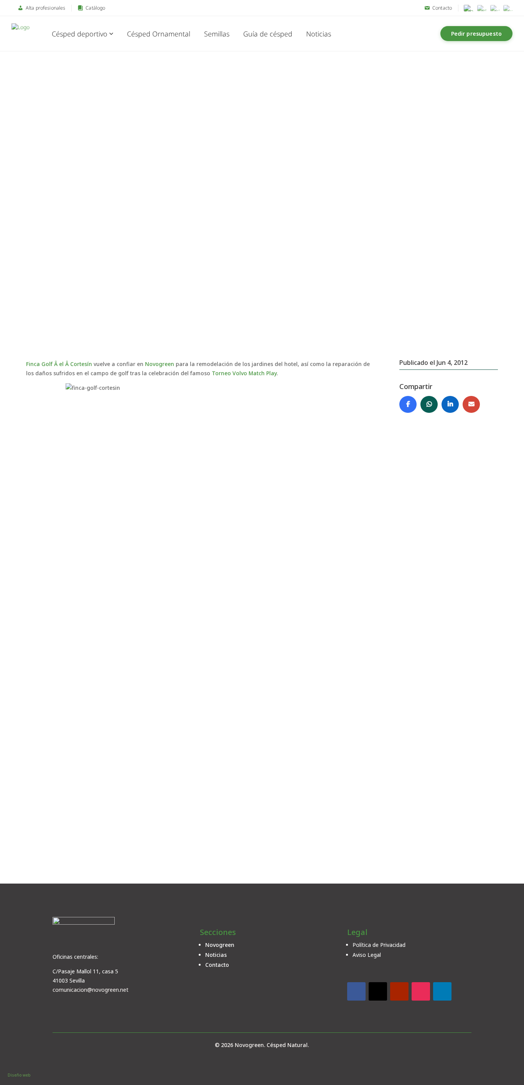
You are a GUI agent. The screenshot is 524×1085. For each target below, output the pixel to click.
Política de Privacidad (379, 944)
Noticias (318, 33)
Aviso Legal (367, 954)
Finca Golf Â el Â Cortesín (59, 364)
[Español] (469, 8)
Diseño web (19, 1075)
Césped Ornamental (158, 33)
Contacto (217, 964)
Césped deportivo (79, 33)
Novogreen (160, 364)
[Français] (507, 8)
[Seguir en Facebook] (356, 991)
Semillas (216, 33)
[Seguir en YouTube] (399, 991)
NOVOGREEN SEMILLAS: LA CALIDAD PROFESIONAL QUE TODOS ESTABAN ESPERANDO (207, 619)
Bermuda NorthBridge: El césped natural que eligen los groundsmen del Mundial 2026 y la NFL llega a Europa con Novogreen (244, 793)
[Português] (494, 8)
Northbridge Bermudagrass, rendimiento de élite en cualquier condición (176, 708)
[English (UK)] (481, 8)
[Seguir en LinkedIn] (442, 991)
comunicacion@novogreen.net (91, 989)
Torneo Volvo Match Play (244, 373)
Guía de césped (267, 33)
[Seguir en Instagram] (421, 991)
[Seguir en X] (378, 991)
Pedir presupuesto (476, 33)
